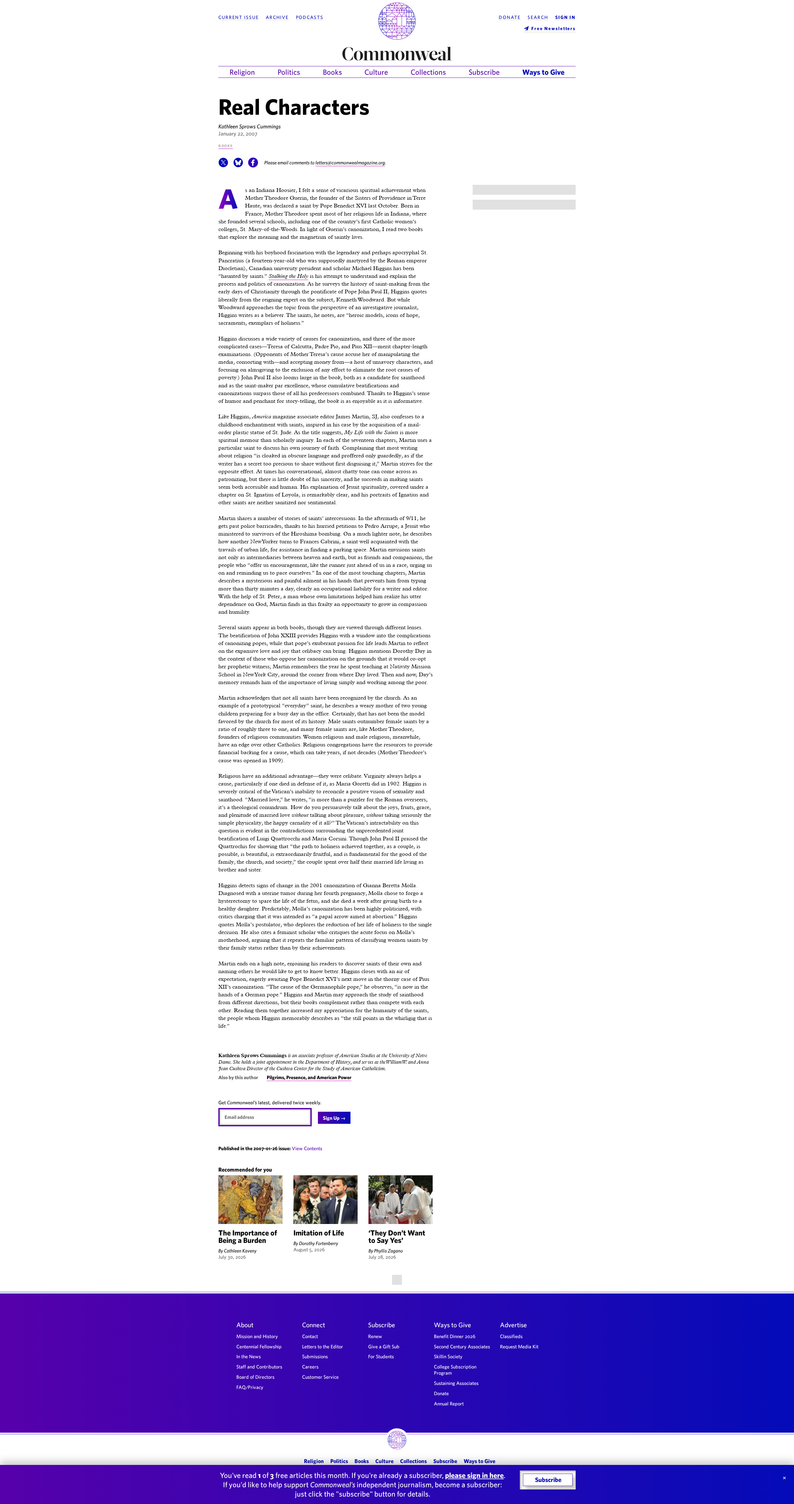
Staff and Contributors (259, 1366)
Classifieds (511, 1336)
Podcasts (309, 17)
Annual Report (449, 1403)
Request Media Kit (519, 1346)
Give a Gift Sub (383, 1346)
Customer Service (320, 1377)
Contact (310, 1336)
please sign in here (474, 1475)
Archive (277, 17)
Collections (428, 72)
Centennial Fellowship (259, 1346)
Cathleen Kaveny (240, 1250)
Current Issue (238, 17)
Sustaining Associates (456, 1383)
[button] (223, 165)
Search (538, 17)
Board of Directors (255, 1377)
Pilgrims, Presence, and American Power (309, 1077)
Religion (242, 72)
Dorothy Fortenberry (318, 1243)
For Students (381, 1356)
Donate (509, 17)
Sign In (565, 17)
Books (332, 72)
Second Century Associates (462, 1346)
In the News (248, 1356)
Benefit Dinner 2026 (454, 1336)
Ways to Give (543, 72)
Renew (375, 1336)
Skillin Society (448, 1356)
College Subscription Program (455, 1370)
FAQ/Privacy (249, 1387)
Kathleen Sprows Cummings (249, 126)
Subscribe (484, 72)
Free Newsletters (553, 28)
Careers (310, 1366)
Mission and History (257, 1336)
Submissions (315, 1356)
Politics (289, 72)
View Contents (307, 1148)
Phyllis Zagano (388, 1250)
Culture (376, 72)
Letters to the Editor (322, 1346)
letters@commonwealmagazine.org (350, 162)
